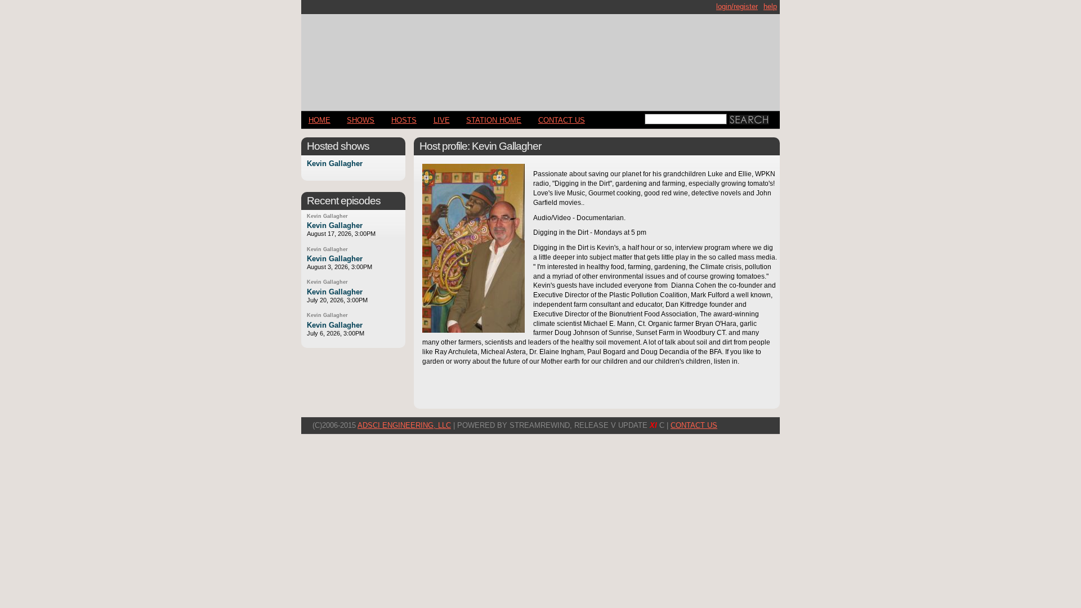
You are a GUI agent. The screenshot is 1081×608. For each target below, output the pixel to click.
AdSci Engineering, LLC (404, 425)
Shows (360, 120)
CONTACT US (561, 120)
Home (319, 120)
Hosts (404, 120)
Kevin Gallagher (335, 164)
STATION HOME (493, 120)
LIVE (442, 120)
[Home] (540, 58)
